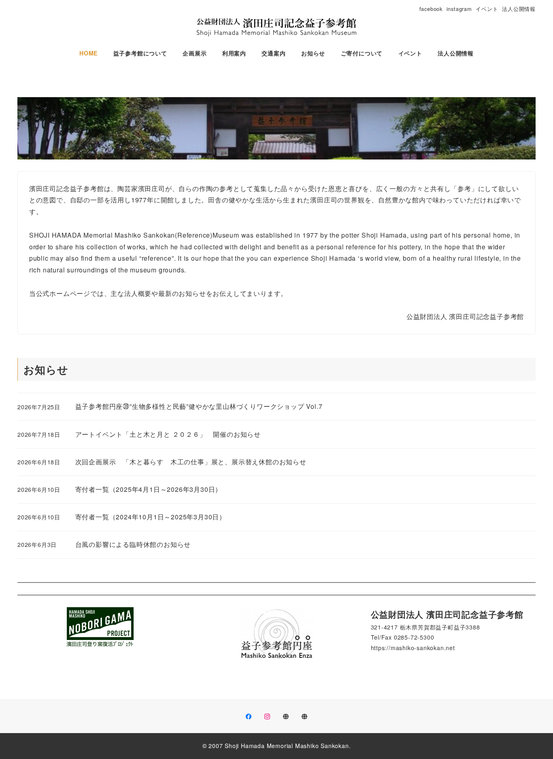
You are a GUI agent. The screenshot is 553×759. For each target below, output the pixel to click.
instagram (459, 9)
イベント (487, 9)
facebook (430, 9)
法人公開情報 (519, 9)
